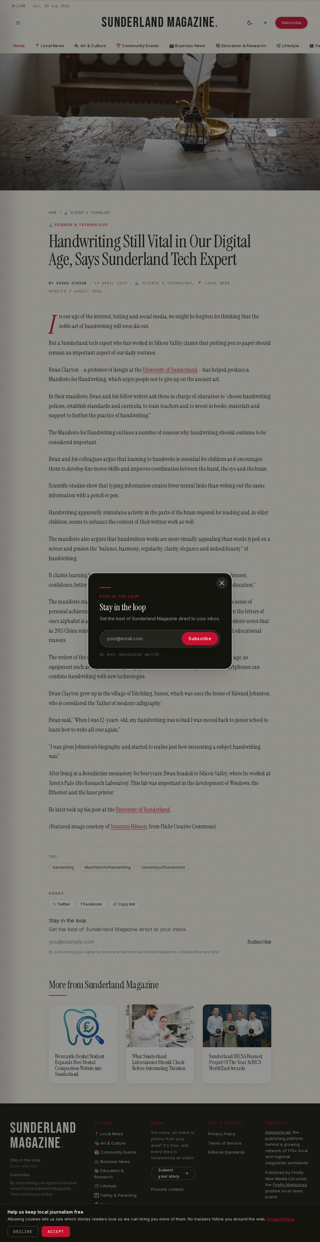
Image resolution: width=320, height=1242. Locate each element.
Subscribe (199, 638)
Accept (56, 1231)
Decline (22, 1231)
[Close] (222, 583)
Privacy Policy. (281, 1218)
